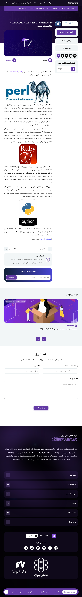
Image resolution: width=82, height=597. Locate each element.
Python (15, 72)
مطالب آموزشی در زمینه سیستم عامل (15, 301)
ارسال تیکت (30, 536)
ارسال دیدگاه (41, 408)
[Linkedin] (44, 548)
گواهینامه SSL (39, 8)
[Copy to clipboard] (62, 56)
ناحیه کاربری (15, 3)
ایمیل (35, 366)
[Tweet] (66, 56)
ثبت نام (56, 592)
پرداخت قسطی (16, 592)
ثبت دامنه (30, 8)
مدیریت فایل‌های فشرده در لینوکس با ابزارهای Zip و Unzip (58, 329)
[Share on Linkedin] (70, 56)
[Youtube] (50, 548)
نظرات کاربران (66, 48)
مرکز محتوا (72, 23)
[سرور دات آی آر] (73, 3)
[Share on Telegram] (75, 56)
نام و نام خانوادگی (70, 366)
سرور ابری (73, 8)
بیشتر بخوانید (66, 41)
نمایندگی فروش (26, 3)
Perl (20, 72)
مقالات (35, 3)
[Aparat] (56, 548)
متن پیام (72, 378)
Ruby (10, 72)
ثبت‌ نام (7, 3)
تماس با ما (42, 3)
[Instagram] (38, 548)
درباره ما (49, 3)
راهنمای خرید (30, 592)
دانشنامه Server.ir (45, 239)
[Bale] (32, 548)
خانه (77, 23)
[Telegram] (26, 548)
